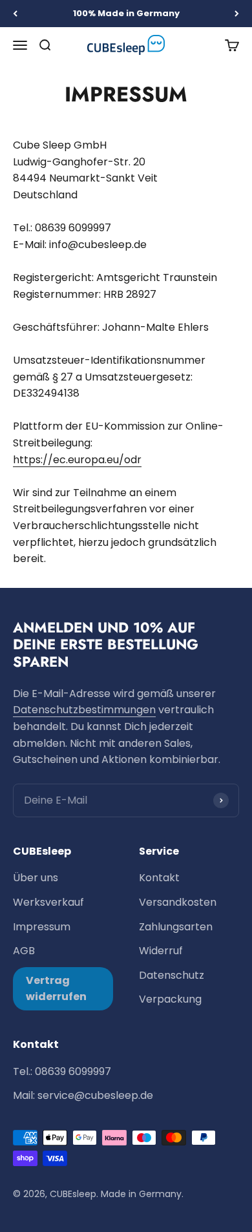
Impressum (41, 926)
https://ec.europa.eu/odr (77, 459)
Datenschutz (171, 975)
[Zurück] (15, 13)
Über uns (35, 877)
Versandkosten (177, 902)
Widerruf (161, 950)
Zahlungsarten (176, 926)
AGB (24, 950)
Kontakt (159, 877)
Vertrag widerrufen (56, 989)
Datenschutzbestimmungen (84, 709)
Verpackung (170, 999)
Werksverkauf (48, 902)
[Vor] (237, 13)
